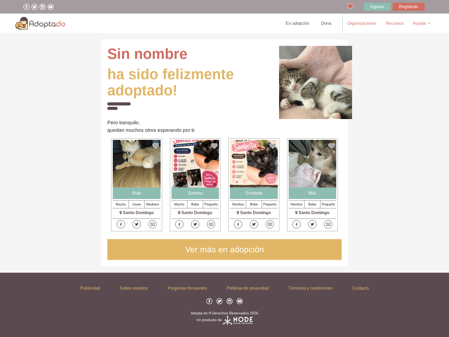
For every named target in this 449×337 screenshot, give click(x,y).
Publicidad (90, 288)
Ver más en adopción (224, 249)
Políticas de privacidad (248, 288)
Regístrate (408, 6)
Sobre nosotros (134, 288)
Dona (326, 23)
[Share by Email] (152, 224)
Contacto (360, 288)
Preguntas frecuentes (187, 288)
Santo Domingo (138, 212)
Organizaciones (362, 23)
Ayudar (420, 23)
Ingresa (377, 6)
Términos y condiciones (310, 288)
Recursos (395, 23)
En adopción (298, 23)
